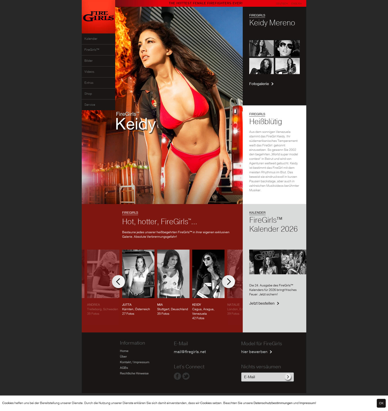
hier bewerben (254, 351)
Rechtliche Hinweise (134, 373)
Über (123, 356)
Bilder (88, 60)
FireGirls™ (91, 49)
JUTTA (127, 305)
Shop (88, 93)
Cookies (8, 403)
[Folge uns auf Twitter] (186, 378)
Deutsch (282, 3)
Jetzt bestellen (262, 303)
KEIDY (196, 305)
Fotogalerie (259, 83)
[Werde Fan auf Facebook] (177, 378)
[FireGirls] (98, 32)
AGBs (124, 368)
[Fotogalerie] (274, 73)
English (296, 3)
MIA (160, 305)
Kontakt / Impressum (134, 362)
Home (124, 351)
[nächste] (230, 283)
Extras (88, 82)
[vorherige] (120, 283)
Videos (89, 71)
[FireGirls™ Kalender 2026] (277, 273)
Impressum (307, 403)
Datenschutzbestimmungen (273, 403)
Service (89, 104)
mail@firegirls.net (190, 351)
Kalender (90, 38)
